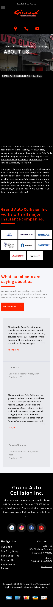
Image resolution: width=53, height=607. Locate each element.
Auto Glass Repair (33, 156)
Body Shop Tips (10, 555)
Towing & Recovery (10, 162)
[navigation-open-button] (3, 7)
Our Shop (42, 46)
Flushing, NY (15, 377)
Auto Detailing (36, 159)
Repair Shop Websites (34, 584)
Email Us (46, 566)
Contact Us (7, 560)
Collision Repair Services (28, 153)
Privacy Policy (41, 587)
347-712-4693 (34, 188)
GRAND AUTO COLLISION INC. (20, 46)
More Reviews (10, 306)
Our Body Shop (9, 551)
